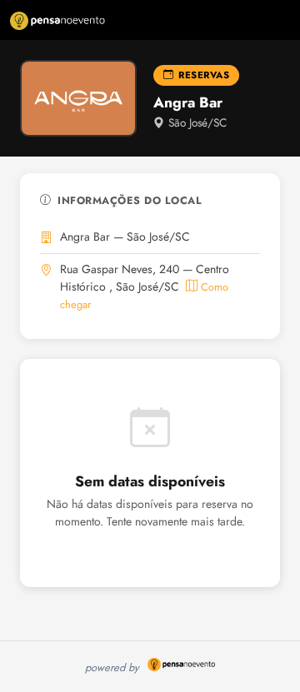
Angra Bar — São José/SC (125, 236)
